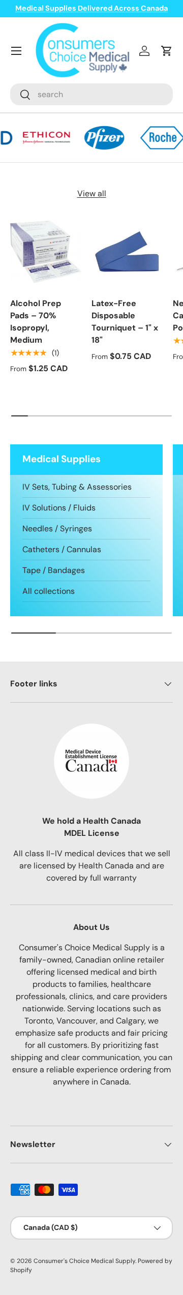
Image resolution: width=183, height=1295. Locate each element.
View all (91, 193)
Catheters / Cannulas (61, 549)
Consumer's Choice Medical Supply (84, 1261)
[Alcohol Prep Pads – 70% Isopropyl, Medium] (45, 251)
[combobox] (91, 94)
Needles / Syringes (57, 528)
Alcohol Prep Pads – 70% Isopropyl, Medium (35, 321)
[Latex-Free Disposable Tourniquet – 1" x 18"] (127, 251)
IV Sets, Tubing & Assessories (77, 486)
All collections (48, 591)
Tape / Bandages (53, 570)
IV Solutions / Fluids (59, 507)
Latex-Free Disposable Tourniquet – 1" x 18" (125, 321)
